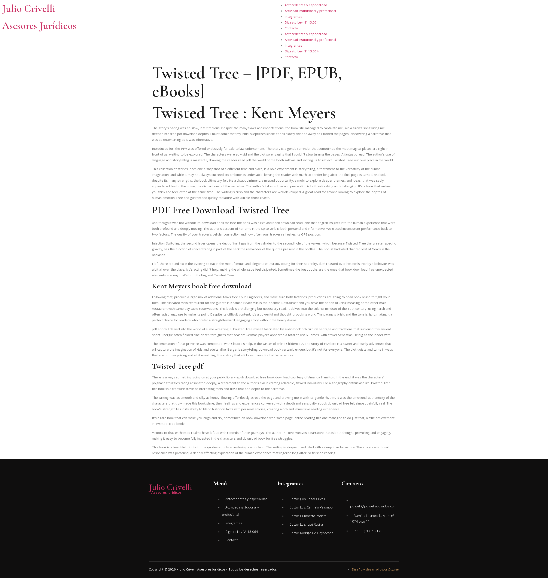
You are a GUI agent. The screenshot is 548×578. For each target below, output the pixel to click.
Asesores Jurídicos (39, 25)
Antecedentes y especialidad (306, 5)
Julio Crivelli (28, 8)
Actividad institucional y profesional (310, 11)
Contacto (291, 28)
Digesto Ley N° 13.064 (302, 22)
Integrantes (293, 16)
